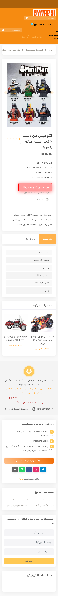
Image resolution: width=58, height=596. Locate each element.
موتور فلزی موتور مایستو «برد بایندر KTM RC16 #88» (42, 340)
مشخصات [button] (47, 239)
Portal (21, 479)
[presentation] (52, 92)
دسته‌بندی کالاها (53, 37)
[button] (19, 139)
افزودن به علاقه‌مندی (35, 192)
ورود (49, 24)
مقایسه (41, 199)
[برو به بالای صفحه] (15, 469)
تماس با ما (48, 499)
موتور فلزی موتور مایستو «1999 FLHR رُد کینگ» (15, 338)
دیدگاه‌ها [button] (30, 239)
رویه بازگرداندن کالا (44, 505)
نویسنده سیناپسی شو (17, 505)
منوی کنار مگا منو (33, 37)
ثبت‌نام (42, 24)
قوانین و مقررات (20, 499)
